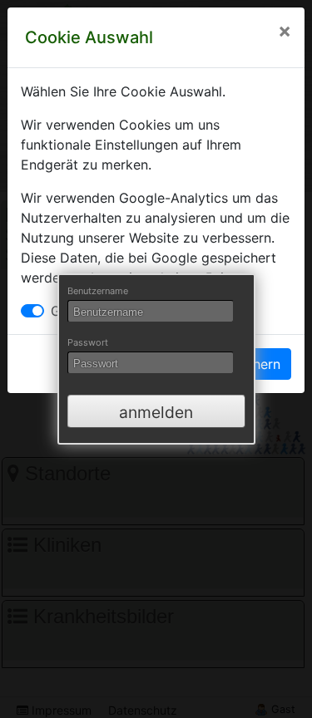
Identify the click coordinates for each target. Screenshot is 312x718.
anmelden (156, 412)
